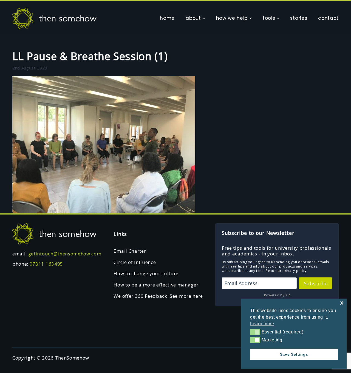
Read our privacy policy (286, 270)
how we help (232, 18)
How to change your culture (146, 273)
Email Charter (130, 251)
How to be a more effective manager (156, 285)
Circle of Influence (135, 262)
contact (328, 18)
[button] (255, 332)
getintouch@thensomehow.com (64, 253)
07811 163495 (46, 264)
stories (298, 18)
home (167, 18)
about (193, 18)
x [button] (342, 302)
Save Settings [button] (294, 354)
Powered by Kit (277, 295)
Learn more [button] (262, 323)
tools (269, 18)
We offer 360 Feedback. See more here (158, 296)
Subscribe (315, 283)
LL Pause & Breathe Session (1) (90, 56)
